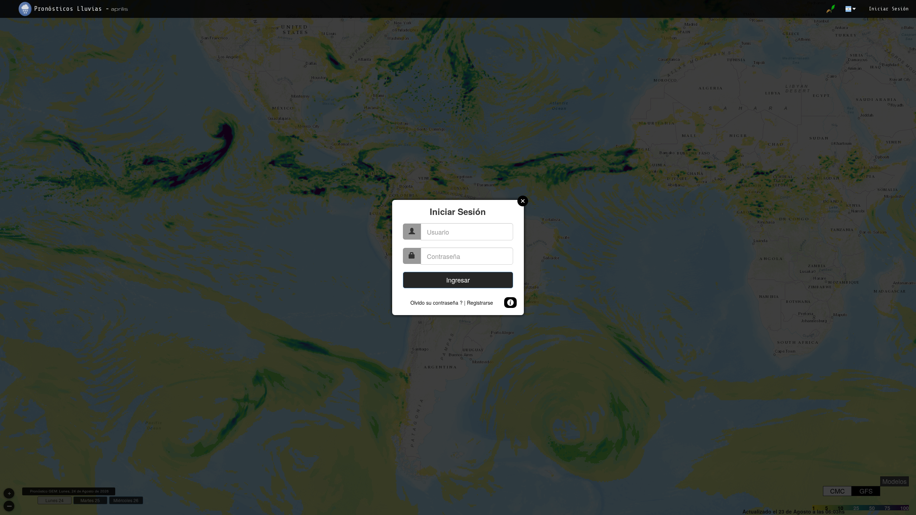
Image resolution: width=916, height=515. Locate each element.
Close (522, 201)
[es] (851, 9)
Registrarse (480, 302)
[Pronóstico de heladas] (834, 9)
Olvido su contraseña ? (436, 302)
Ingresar (458, 279)
